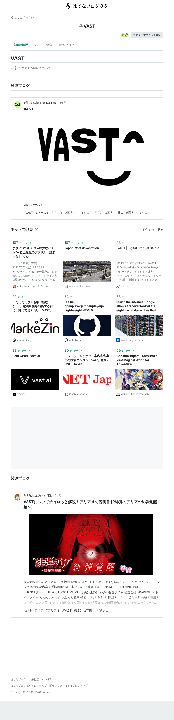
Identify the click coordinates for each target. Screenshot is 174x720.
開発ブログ (55, 685)
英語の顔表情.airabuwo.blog (40, 102)
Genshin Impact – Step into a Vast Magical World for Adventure (136, 360)
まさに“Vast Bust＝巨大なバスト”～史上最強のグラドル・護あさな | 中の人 (34, 252)
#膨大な (131, 212)
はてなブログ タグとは (24, 685)
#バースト (42, 212)
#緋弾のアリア (33, 610)
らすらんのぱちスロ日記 (38, 495)
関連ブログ (66, 45)
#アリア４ (53, 610)
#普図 (88, 610)
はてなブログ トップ (26, 17)
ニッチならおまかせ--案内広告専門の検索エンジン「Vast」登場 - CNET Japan (87, 360)
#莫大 (109, 212)
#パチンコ (101, 610)
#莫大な (70, 212)
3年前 (62, 102)
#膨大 (143, 212)
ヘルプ (43, 685)
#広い (99, 212)
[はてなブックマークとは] (36, 229)
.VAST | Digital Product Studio (137, 248)
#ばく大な (85, 212)
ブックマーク (22, 242)
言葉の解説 (20, 45)
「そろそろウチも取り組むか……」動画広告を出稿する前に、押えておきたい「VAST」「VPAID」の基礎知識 (33, 306)
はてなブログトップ (76, 685)
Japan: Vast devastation (82, 248)
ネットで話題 (44, 45)
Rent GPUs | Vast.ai (26, 356)
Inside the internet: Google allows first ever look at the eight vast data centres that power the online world (136, 306)
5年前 (58, 495)
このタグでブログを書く (147, 35)
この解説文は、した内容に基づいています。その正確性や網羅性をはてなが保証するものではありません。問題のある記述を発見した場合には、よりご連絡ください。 (31, 69)
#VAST (28, 212)
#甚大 (119, 212)
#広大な (57, 212)
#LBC (78, 610)
